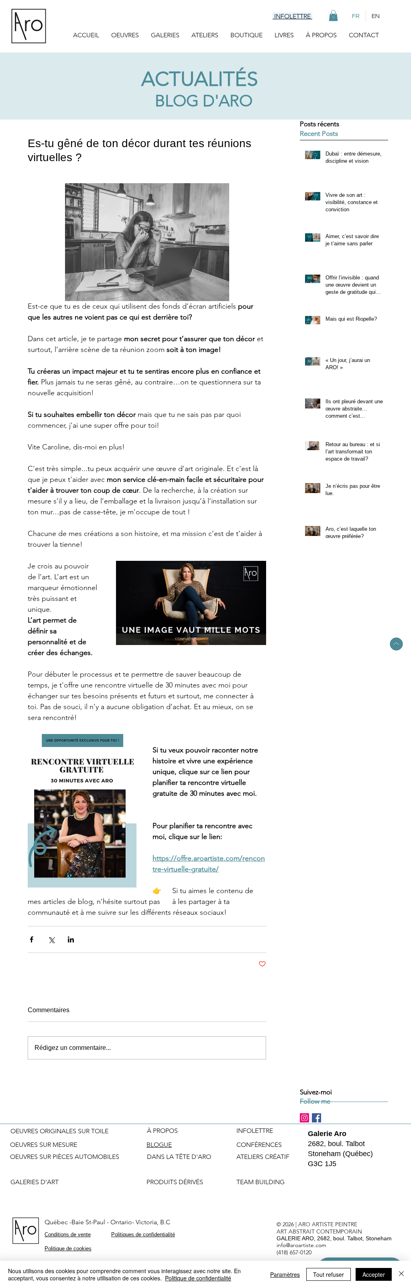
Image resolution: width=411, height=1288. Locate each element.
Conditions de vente (68, 1234)
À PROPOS (162, 1130)
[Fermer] (401, 1274)
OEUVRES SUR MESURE (43, 1144)
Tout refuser (328, 1274)
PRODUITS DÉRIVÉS (174, 1182)
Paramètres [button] (285, 1274)
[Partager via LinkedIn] (71, 939)
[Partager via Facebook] (31, 939)
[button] (333, 15)
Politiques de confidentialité (143, 1234)
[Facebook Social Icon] (316, 1117)
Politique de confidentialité (198, 1278)
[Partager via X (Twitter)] (51, 939)
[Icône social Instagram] (304, 1117)
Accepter (373, 1274)
